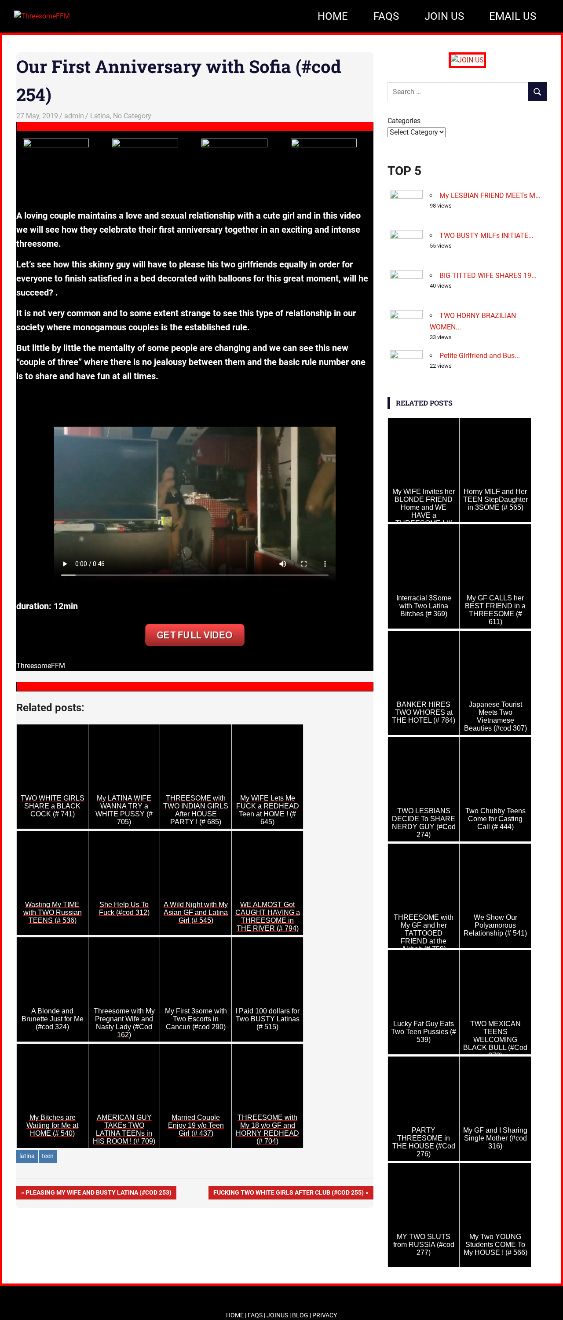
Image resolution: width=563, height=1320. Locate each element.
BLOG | (302, 1315)
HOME (333, 16)
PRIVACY (324, 1315)
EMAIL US (512, 16)
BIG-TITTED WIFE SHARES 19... (488, 275)
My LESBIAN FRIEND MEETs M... (490, 195)
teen (48, 1155)
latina (27, 1155)
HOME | (237, 1315)
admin (74, 116)
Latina (100, 116)
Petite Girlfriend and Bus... (479, 355)
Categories (404, 121)
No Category (132, 116)
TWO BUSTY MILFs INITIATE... (486, 235)
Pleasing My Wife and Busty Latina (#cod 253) (98, 1193)
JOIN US (444, 16)
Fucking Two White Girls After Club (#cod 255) (288, 1193)
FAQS (386, 16)
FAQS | (257, 1315)
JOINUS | (279, 1315)
